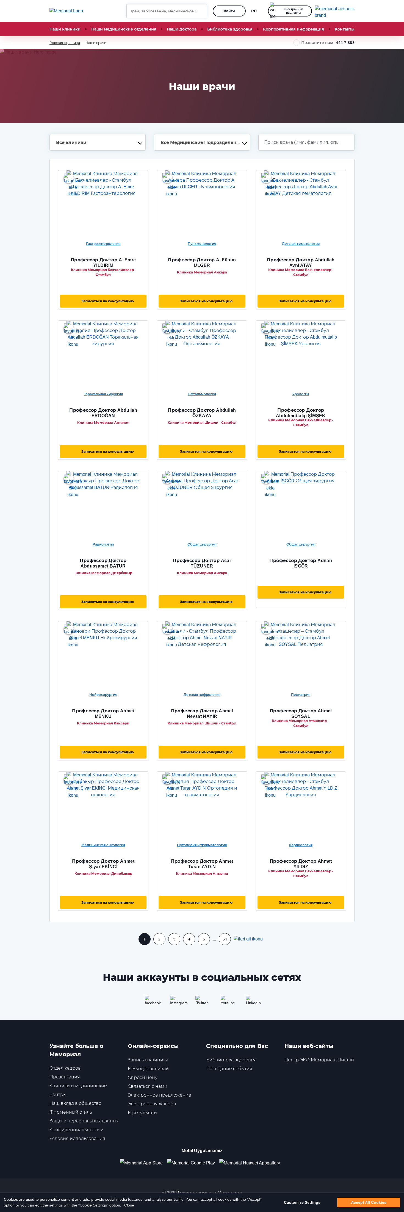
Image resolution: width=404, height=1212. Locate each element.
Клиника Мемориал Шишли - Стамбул (202, 422)
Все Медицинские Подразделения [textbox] (201, 142)
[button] (201, 11)
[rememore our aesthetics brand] (337, 10)
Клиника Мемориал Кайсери (103, 723)
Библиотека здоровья (230, 29)
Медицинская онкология (103, 845)
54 (225, 939)
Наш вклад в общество (75, 1103)
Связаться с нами (147, 1086)
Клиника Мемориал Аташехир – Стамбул (301, 723)
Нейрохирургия (103, 695)
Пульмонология (202, 244)
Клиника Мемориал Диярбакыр (103, 573)
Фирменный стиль (70, 1112)
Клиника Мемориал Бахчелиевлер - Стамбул (103, 272)
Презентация (64, 1077)
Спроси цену (142, 1077)
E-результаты (142, 1112)
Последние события (229, 1068)
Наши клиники (65, 29)
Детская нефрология (202, 695)
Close (129, 1205)
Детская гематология (301, 244)
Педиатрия (300, 695)
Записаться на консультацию (107, 301)
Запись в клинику (148, 1059)
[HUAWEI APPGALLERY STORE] (251, 1162)
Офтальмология (202, 394)
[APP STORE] (143, 1162)
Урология (300, 394)
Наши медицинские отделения (123, 29)
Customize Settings (302, 1202)
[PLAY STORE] (191, 1162)
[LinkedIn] (252, 1002)
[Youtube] (227, 1002)
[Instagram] (176, 1002)
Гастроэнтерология (103, 244)
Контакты (345, 29)
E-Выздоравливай (148, 1068)
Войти (229, 11)
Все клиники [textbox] (71, 142)
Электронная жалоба (152, 1103)
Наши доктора (182, 29)
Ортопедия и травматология (202, 845)
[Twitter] (202, 1002)
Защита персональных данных (83, 1121)
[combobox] (97, 142)
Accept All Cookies (368, 1202)
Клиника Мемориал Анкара (202, 272)
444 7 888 (345, 42)
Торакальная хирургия (103, 394)
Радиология (103, 544)
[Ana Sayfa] (66, 11)
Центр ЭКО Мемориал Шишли (319, 1059)
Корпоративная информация (293, 29)
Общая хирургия (201, 544)
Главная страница (64, 43)
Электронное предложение (159, 1095)
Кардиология (300, 845)
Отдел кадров (65, 1068)
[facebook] (151, 1002)
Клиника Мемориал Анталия (103, 422)
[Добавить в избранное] (69, 178)
